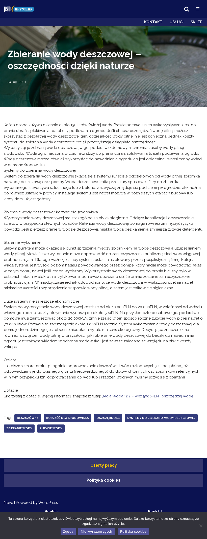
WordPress (48, 502)
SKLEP (196, 22)
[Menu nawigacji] (197, 9)
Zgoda (68, 531)
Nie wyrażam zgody (97, 531)
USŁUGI (177, 22)
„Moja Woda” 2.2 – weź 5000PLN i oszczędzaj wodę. (148, 396)
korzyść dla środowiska (67, 418)
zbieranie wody (19, 428)
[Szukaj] (186, 9)
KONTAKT (153, 22)
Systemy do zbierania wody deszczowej (161, 418)
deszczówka (28, 418)
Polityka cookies (103, 480)
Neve (8, 502)
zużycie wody (51, 428)
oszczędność (108, 418)
